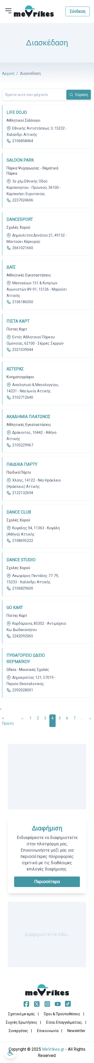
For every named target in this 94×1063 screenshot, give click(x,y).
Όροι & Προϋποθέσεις (62, 1014)
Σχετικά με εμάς (21, 1014)
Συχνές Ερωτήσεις (21, 1022)
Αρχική (8, 73)
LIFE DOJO (17, 112)
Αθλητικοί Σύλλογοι (23, 120)
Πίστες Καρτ (17, 329)
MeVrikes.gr (53, 1049)
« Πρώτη (8, 720)
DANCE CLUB (19, 512)
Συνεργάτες (18, 1031)
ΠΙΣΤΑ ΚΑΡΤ (18, 321)
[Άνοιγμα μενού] (8, 11)
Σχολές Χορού (18, 227)
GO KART (15, 607)
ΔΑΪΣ (11, 267)
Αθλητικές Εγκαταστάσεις (29, 275)
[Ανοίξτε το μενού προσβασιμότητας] (10, 1052)
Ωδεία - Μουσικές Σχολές (28, 669)
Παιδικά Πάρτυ (19, 472)
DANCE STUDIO (21, 559)
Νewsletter (76, 1031)
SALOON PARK (20, 160)
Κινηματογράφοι (20, 377)
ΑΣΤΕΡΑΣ (15, 368)
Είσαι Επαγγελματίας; (64, 1022)
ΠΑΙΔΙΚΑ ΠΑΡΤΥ (22, 464)
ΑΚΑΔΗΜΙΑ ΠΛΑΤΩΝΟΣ (28, 416)
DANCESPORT (20, 219)
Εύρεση (81, 95)
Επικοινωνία (47, 1031)
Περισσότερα (47, 881)
